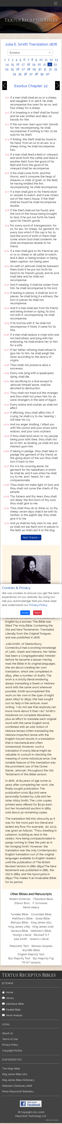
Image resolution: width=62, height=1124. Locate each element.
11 (46, 59)
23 (55, 64)
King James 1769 (19, 926)
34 (14, 74)
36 (25, 74)
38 (36, 74)
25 (12, 69)
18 (28, 64)
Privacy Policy (10, 1044)
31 (45, 69)
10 (41, 59)
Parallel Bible (13, 1009)
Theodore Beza (43, 899)
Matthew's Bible (22, 918)
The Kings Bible (11, 1068)
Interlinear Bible (14, 1003)
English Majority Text (31, 954)
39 (41, 74)
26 (17, 69)
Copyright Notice (12, 1050)
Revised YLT (41, 934)
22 (50, 64)
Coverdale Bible (41, 914)
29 (34, 69)
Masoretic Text (19, 946)
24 (6, 69)
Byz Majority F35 (43, 958)
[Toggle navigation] (55, 3)
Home (9, 992)
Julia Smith (21, 939)
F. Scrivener (40, 903)
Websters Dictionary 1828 (17, 1085)
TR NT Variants (31, 962)
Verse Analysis (13, 1015)
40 (47, 74)
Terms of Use (10, 1039)
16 (17, 64)
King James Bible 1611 (14, 1074)
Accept (25, 612)
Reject (37, 612)
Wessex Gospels (42, 946)
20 (39, 64)
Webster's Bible (41, 930)
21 (44, 64)
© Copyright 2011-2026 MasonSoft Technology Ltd (30, 1114)
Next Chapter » (31, 537)
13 (56, 59)
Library (9, 997)
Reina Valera (31, 907)
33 (55, 69)
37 (31, 74)
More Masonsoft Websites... (18, 1091)
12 (51, 59)
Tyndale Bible (19, 914)
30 (39, 69)
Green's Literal (39, 939)
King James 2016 (43, 926)
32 (50, 69)
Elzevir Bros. (22, 903)
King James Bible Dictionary (18, 1079)
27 (23, 69)
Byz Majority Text (19, 958)
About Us (7, 1033)
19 (33, 64)
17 (23, 64)
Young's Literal (22, 934)
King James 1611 (41, 922)
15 (12, 64)
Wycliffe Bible (31, 950)
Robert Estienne (19, 899)
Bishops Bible (19, 922)
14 (7, 64)
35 (20, 74)
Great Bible (42, 918)
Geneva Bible (19, 930)
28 (28, 69)
